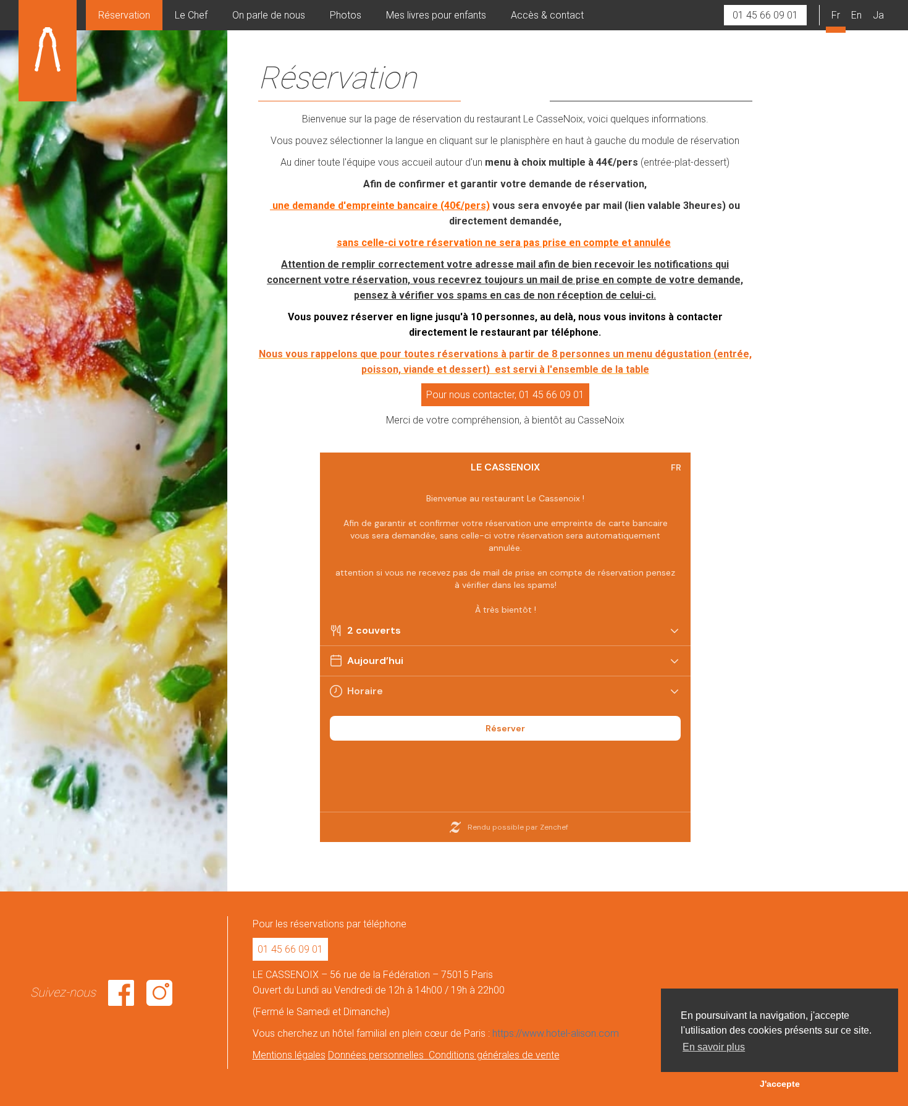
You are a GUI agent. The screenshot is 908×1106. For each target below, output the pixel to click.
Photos (345, 15)
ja (878, 15)
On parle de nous (268, 15)
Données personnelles (378, 1055)
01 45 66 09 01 (765, 15)
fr (835, 15)
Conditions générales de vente (494, 1055)
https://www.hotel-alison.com (555, 1033)
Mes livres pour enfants (436, 15)
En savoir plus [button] (714, 1047)
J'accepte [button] (780, 1084)
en (856, 15)
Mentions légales (289, 1055)
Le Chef (191, 15)
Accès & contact (547, 15)
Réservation (124, 15)
